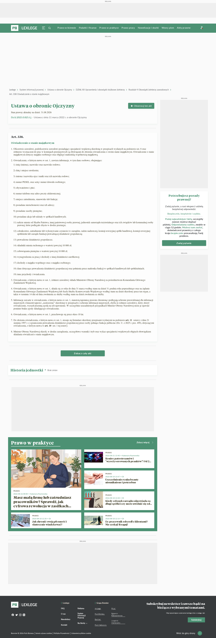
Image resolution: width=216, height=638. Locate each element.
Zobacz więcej (143, 442)
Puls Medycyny (101, 625)
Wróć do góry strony (185, 633)
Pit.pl (113, 608)
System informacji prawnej (31, 89)
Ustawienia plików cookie (81, 633)
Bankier (98, 619)
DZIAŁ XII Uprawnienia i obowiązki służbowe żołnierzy (100, 89)
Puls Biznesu (99, 614)
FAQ (63, 608)
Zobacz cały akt (82, 353)
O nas (63, 614)
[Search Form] (49, 28)
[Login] (202, 28)
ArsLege (98, 608)
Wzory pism (168, 27)
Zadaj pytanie (184, 243)
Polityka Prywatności (62, 633)
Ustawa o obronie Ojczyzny (59, 89)
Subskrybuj (196, 620)
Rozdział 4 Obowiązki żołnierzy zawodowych (149, 89)
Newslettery (65, 619)
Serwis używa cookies (43, 633)
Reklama (81, 608)
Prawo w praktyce (109, 27)
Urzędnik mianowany (115, 622)
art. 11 (129, 320)
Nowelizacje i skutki (148, 27)
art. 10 (48, 325)
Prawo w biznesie (66, 27)
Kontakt (64, 625)
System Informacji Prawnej (82, 615)
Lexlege (12, 89)
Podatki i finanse (88, 27)
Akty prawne (183, 27)
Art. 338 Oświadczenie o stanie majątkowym (29, 94)
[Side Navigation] (44, 28)
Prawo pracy (128, 27)
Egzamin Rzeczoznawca (116, 614)
